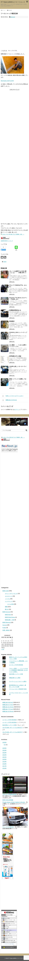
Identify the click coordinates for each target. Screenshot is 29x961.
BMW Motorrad (6, 622)
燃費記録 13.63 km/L (11, 400)
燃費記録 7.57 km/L (7, 709)
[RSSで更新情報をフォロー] (5, 257)
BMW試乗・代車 (9, 619)
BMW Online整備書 (7, 800)
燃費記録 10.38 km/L (8, 711)
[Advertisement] (14, 33)
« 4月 (2, 649)
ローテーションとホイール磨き (18, 681)
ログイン (16, 409)
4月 (5, 744)
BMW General (6, 612)
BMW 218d (5, 591)
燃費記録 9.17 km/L (7, 704)
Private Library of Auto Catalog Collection (13, 802)
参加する (14, 945)
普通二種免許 (6, 630)
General (13, 17)
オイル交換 (10, 604)
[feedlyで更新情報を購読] (2, 257)
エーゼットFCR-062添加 (16, 664)
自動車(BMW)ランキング (7, 240)
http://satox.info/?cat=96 (7, 80)
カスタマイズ (8, 596)
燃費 (6, 606)
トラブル (7, 598)
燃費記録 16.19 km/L (8, 707)
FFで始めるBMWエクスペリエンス (13, 2)
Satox (4, 261)
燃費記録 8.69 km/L (7, 702)
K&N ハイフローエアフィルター (14, 395)
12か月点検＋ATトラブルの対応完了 (12, 727)
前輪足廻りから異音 (14, 677)
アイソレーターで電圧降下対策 (18, 689)
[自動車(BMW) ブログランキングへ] (5, 440)
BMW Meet (8, 614)
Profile (4, 627)
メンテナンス (8, 601)
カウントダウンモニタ (11, 593)
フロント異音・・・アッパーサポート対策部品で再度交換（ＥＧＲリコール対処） (18, 670)
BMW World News (10, 617)
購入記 (7, 609)
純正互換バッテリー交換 (16, 674)
